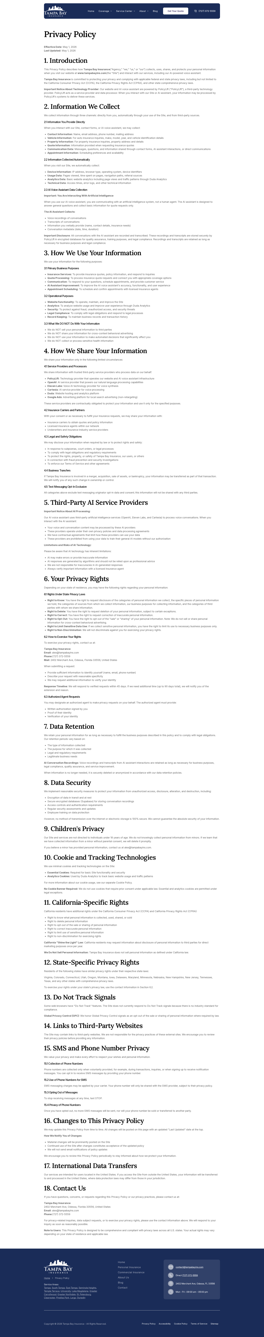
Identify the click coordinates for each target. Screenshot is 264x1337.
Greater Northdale (66, 1294)
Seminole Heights (87, 1287)
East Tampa (72, 1287)
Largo (73, 1297)
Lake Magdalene (80, 1291)
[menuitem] (91, 11)
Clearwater (49, 1297)
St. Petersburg (84, 1294)
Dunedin (81, 1297)
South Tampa (58, 1287)
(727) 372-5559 (190, 1275)
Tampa (47, 1287)
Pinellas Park (62, 1297)
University (66, 1291)
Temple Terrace (52, 1291)
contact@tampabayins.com (189, 1267)
